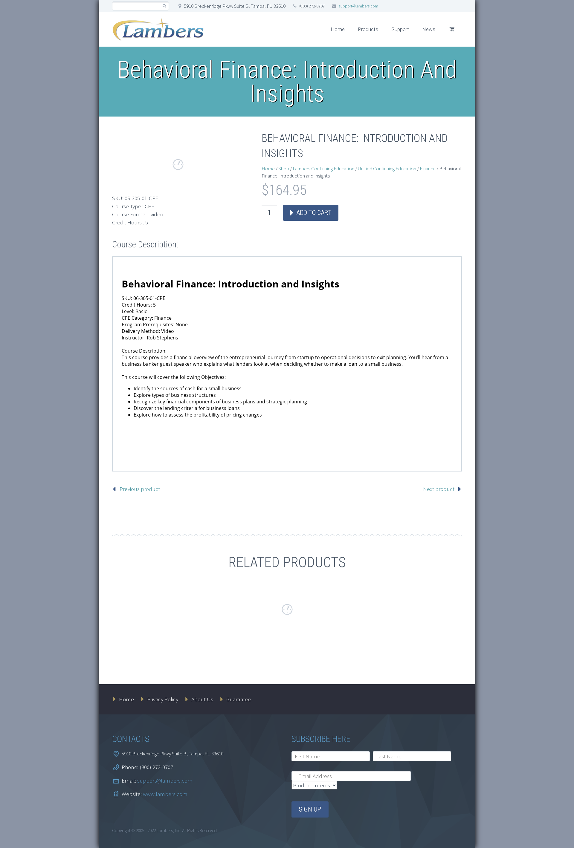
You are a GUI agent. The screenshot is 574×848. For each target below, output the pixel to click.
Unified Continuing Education (387, 168)
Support (400, 29)
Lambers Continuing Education (323, 168)
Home (338, 29)
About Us (202, 699)
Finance (428, 168)
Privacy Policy (162, 699)
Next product (438, 488)
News (428, 29)
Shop (283, 168)
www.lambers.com (165, 794)
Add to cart (313, 212)
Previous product (140, 488)
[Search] (164, 6)
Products (368, 29)
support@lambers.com (358, 6)
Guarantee (238, 699)
